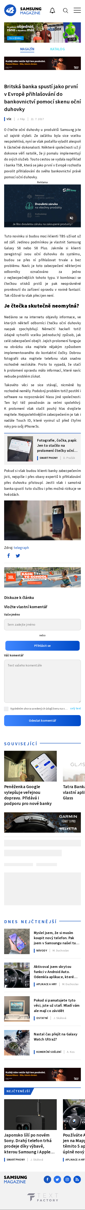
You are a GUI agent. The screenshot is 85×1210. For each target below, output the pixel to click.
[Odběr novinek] (52, 11)
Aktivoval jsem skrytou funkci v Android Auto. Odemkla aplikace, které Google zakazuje (54, 971)
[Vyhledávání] (65, 10)
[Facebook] (47, 1179)
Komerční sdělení (48, 1052)
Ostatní (42, 1018)
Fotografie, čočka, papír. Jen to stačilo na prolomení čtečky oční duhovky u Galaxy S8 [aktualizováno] (57, 445)
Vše (9, 119)
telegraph (21, 547)
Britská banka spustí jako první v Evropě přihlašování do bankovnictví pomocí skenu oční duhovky (42, 98)
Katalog (57, 49)
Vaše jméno (12, 614)
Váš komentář (14, 655)
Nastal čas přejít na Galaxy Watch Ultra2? (55, 1037)
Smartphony (49, 458)
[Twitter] (57, 1179)
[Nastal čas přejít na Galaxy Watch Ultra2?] (17, 1042)
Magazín (27, 49)
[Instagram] (67, 1179)
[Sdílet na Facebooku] (8, 557)
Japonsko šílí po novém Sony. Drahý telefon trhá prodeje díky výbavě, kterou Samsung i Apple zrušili (28, 1143)
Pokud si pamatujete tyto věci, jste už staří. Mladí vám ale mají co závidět (57, 1005)
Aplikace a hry (46, 984)
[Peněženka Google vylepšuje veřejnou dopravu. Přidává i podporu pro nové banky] (30, 766)
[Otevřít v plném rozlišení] (42, 521)
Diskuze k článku (19, 598)
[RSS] (77, 1179)
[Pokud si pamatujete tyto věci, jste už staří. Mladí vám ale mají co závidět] (17, 1009)
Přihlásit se (42, 645)
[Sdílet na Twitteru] (17, 557)
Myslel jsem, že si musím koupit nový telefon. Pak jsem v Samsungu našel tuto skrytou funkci (57, 937)
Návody (41, 950)
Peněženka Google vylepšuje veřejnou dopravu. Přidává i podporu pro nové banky (28, 795)
